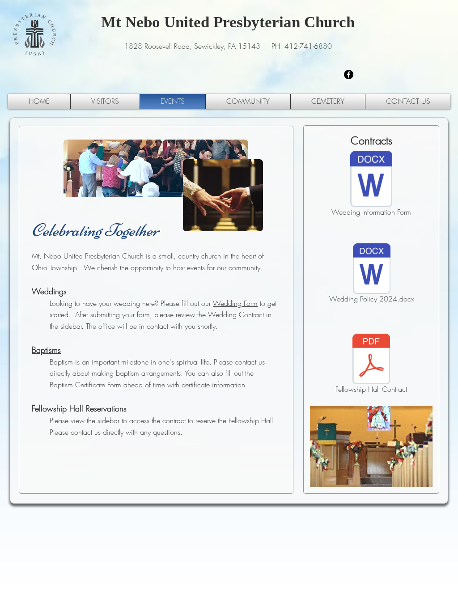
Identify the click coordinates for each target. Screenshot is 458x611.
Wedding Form (235, 303)
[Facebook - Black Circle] (348, 74)
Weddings (49, 291)
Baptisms (46, 349)
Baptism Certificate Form (85, 385)
